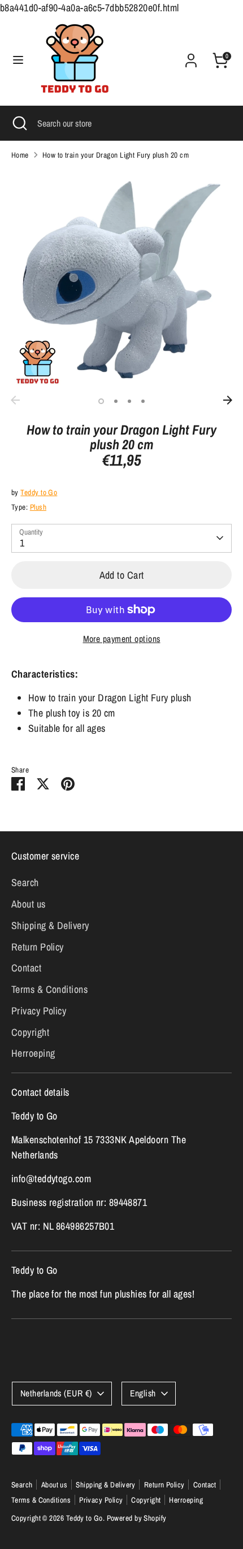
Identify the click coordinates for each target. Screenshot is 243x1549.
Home (20, 155)
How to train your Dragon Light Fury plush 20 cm (115, 155)
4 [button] (143, 401)
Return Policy (37, 947)
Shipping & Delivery (50, 925)
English (143, 1393)
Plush (38, 507)
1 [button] (101, 401)
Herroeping (33, 1053)
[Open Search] (18, 123)
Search (25, 882)
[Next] (227, 400)
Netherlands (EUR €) (56, 1393)
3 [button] (129, 401)
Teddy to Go (38, 492)
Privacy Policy (38, 1011)
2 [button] (116, 401)
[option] (121, 280)
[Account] (191, 57)
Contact (26, 968)
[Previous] (15, 400)
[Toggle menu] (18, 60)
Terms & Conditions (49, 989)
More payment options (121, 639)
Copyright (30, 1032)
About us (28, 904)
